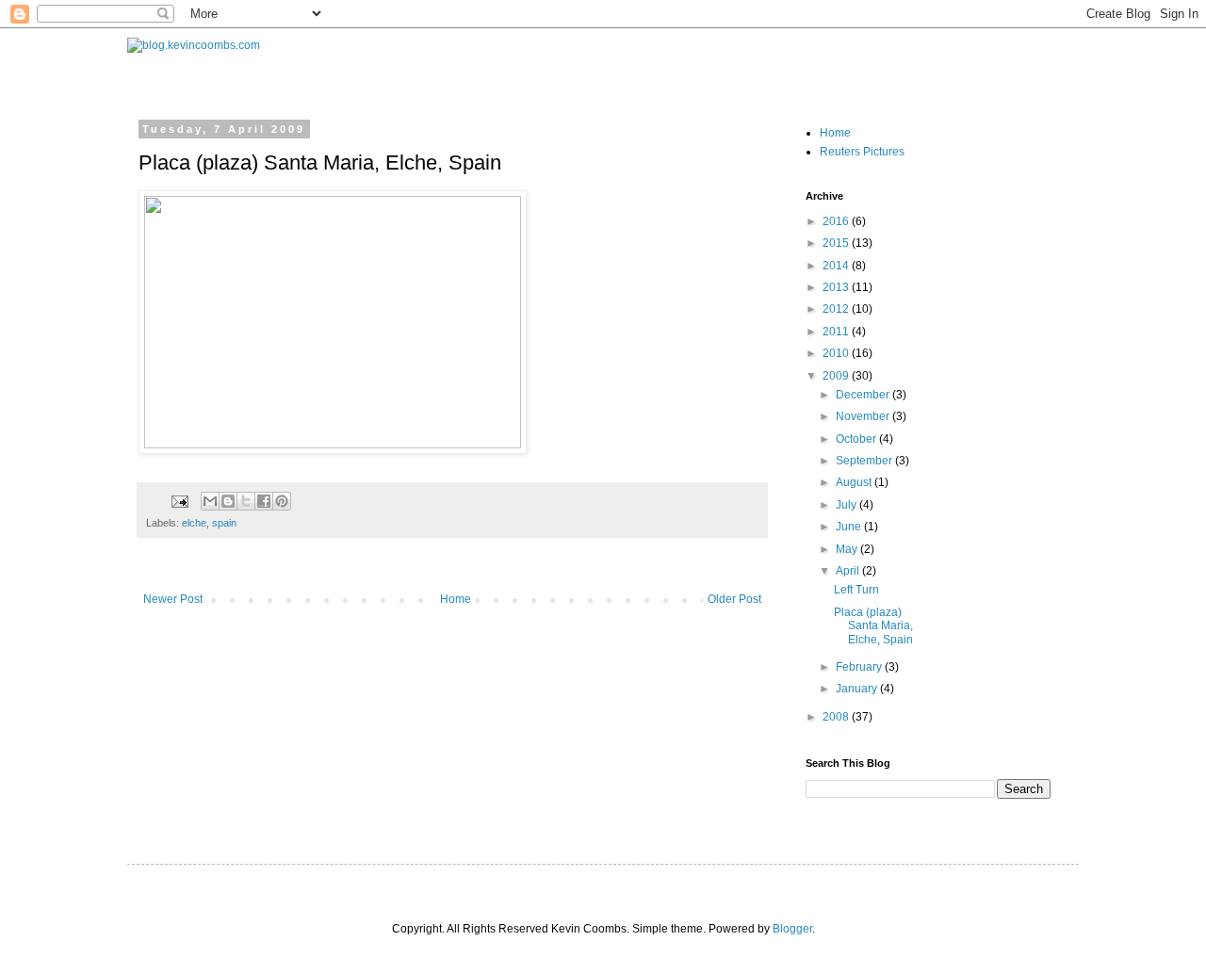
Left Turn (856, 589)
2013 (837, 287)
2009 (837, 375)
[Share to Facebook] (263, 501)
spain (224, 522)
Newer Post (173, 599)
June (850, 526)
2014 (837, 265)
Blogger (792, 928)
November (864, 416)
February (860, 667)
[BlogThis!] (228, 501)
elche (194, 522)
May (848, 549)
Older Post (734, 599)
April (849, 570)
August (855, 482)
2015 (837, 243)
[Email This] (210, 501)
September (865, 460)
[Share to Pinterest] (281, 501)
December (864, 394)
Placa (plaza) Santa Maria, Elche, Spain (873, 626)
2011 (837, 331)
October (857, 439)
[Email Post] (179, 500)
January (858, 688)
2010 (837, 353)
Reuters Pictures (862, 151)
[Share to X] (245, 501)
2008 (837, 716)
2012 (837, 309)
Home (455, 599)
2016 (837, 221)
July (847, 504)
